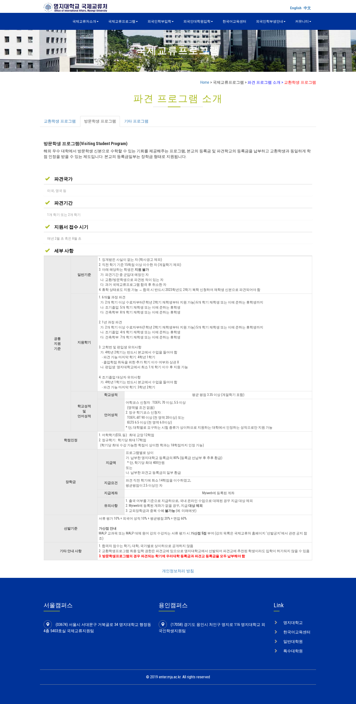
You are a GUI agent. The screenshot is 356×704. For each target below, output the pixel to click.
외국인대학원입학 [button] (196, 21)
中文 (307, 8)
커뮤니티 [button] (302, 21)
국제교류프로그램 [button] (121, 21)
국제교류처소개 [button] (84, 21)
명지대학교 (293, 622)
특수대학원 (293, 651)
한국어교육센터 (234, 21)
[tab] (178, 178)
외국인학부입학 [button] (159, 21)
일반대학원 (293, 641)
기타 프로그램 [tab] (136, 121)
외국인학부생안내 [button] (269, 21)
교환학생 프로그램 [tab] (60, 121)
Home (204, 82)
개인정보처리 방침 (178, 571)
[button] (59, 179)
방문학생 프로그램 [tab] (100, 121)
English (296, 8)
